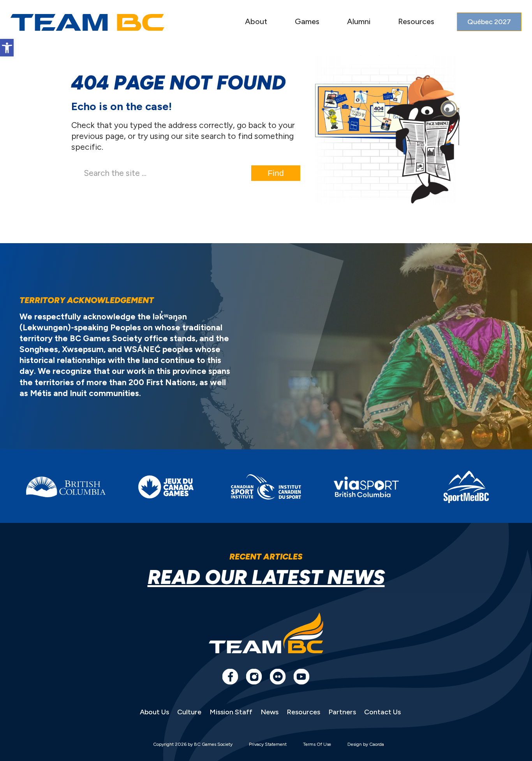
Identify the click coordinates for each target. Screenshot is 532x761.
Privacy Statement (268, 744)
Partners (342, 712)
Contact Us (382, 712)
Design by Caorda (365, 744)
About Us (154, 712)
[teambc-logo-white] (87, 22)
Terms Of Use (317, 744)
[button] (7, 47)
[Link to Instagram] (254, 676)
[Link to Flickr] (278, 676)
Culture (189, 712)
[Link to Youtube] (301, 676)
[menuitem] (256, 22)
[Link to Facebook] (230, 676)
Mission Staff (231, 712)
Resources (303, 712)
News (269, 712)
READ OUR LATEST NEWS (266, 577)
